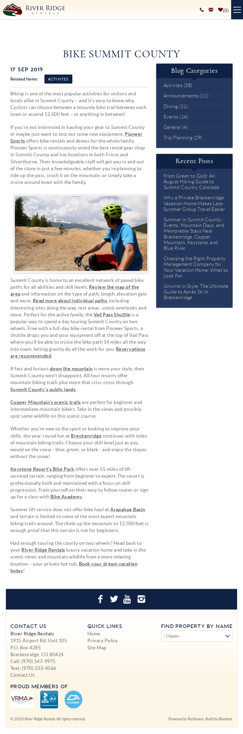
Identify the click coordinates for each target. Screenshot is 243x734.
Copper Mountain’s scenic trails (45, 402)
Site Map (97, 647)
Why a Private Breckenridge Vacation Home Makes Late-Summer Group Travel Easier (194, 203)
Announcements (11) (186, 95)
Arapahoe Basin (127, 509)
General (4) (176, 127)
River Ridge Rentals (43, 550)
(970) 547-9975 (38, 661)
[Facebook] (101, 599)
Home (93, 633)
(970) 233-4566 (39, 668)
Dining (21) (176, 106)
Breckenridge (86, 435)
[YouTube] (128, 599)
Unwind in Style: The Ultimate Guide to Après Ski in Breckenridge (196, 292)
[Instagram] (142, 599)
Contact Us (22, 675)
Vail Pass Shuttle (112, 314)
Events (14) (176, 116)
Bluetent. (225, 719)
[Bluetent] (73, 699)
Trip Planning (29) (183, 137)
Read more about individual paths (70, 300)
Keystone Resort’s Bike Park (42, 469)
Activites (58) (178, 85)
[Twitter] (114, 599)
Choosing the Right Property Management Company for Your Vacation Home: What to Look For (196, 267)
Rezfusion (196, 719)
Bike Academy (66, 496)
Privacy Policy (102, 640)
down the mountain (71, 368)
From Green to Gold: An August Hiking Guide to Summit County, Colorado (192, 181)
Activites (58, 79)
